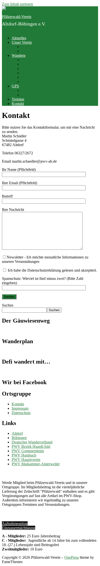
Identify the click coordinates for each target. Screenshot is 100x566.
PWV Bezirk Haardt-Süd (31, 446)
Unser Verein (22, 42)
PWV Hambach (24, 455)
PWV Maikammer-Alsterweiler (36, 464)
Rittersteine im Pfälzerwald (42, 73)
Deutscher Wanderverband (32, 442)
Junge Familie (32, 51)
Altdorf (17, 433)
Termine (18, 99)
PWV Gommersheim (28, 451)
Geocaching (30, 95)
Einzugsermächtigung (18, 528)
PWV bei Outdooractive (39, 64)
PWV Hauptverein (26, 460)
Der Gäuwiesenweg (36, 60)
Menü (6, 30)
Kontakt (18, 103)
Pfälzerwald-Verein (16, 17)
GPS (15, 86)
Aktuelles (19, 38)
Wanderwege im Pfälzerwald (43, 82)
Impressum (20, 408)
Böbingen (19, 438)
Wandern (18, 55)
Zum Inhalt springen (17, 4)
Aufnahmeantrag (15, 523)
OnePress (71, 557)
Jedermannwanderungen (40, 77)
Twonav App (31, 90)
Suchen (7, 305)
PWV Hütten (31, 69)
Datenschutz (21, 413)
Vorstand (28, 47)
